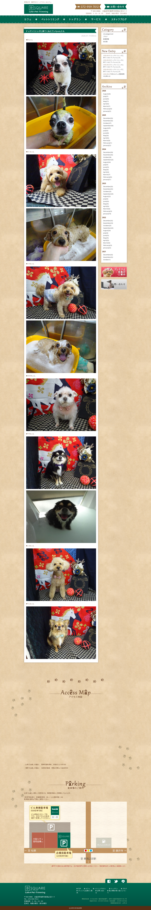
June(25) (106, 167)
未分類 (105, 42)
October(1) (106, 260)
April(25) (106, 104)
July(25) (105, 165)
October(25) (107, 191)
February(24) (107, 109)
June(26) (106, 99)
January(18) (107, 214)
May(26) (106, 135)
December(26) (108, 118)
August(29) (107, 128)
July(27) (105, 96)
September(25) (108, 160)
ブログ (105, 36)
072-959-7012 (33, 899)
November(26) (108, 121)
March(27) (106, 106)
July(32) (105, 131)
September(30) (108, 126)
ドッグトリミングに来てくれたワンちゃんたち (113, 56)
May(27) (106, 101)
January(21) (107, 179)
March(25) (106, 243)
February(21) (107, 143)
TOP (79, 889)
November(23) (108, 223)
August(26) (107, 94)
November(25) (108, 189)
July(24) (105, 233)
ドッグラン (114, 889)
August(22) (107, 196)
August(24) (107, 162)
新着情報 (106, 39)
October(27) (107, 123)
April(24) (106, 172)
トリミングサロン (100, 889)
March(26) (106, 140)
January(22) (107, 111)
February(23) (107, 211)
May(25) (106, 204)
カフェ (88, 889)
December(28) (108, 152)
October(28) (107, 157)
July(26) (105, 199)
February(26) (107, 177)
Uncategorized (108, 34)
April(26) (106, 206)
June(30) (106, 133)
